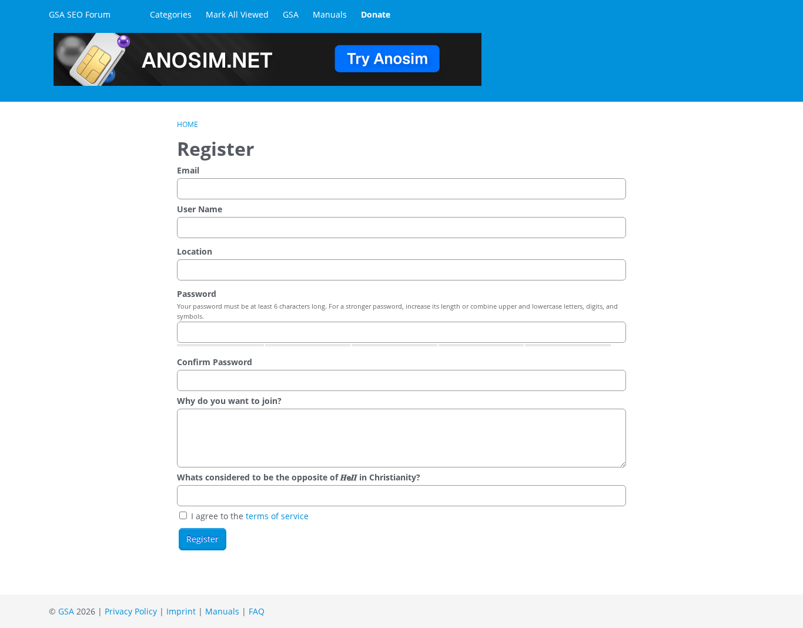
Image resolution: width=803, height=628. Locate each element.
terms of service (277, 516)
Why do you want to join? (229, 400)
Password (196, 293)
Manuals (330, 14)
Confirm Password (214, 362)
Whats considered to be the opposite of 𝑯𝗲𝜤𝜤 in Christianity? (298, 477)
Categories (171, 14)
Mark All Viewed (237, 14)
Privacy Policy (131, 611)
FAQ (257, 611)
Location (194, 251)
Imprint (181, 611)
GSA (291, 14)
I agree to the (249, 516)
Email (188, 170)
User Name (199, 209)
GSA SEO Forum (80, 14)
